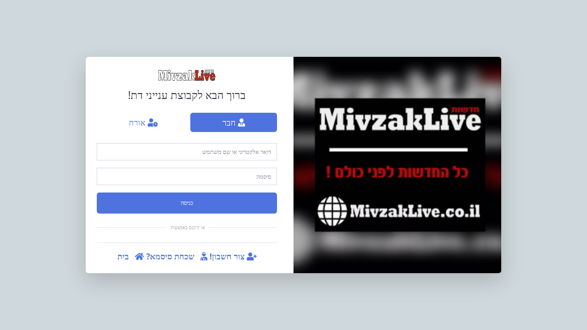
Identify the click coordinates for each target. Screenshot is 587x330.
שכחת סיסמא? (171, 256)
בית (124, 256)
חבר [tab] (230, 122)
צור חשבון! (228, 256)
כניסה (187, 202)
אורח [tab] (138, 122)
